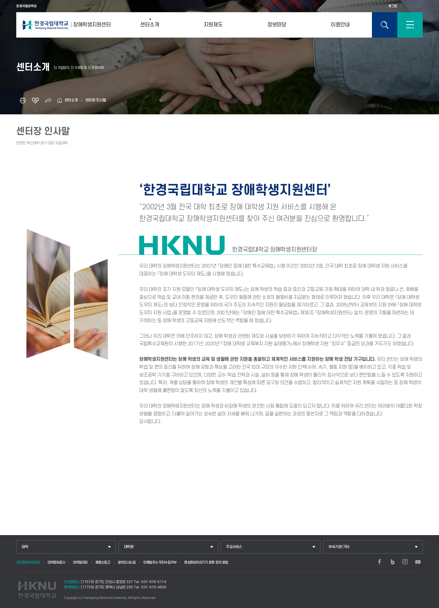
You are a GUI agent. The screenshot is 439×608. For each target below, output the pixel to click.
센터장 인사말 (95, 100)
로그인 (392, 6)
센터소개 (149, 25)
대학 (25, 547)
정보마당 (276, 25)
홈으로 (59, 100)
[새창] (379, 562)
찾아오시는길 (126, 562)
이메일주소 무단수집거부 (159, 562)
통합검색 (384, 25)
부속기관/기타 (338, 547)
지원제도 (213, 25)
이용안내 (340, 25)
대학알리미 (80, 562)
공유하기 (48, 100)
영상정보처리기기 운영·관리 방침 (206, 562)
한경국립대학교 (26, 6)
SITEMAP (410, 25)
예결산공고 (103, 562)
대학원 (129, 547)
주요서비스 (234, 547)
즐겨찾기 (35, 100)
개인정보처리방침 (28, 562)
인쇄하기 (22, 100)
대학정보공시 (56, 562)
